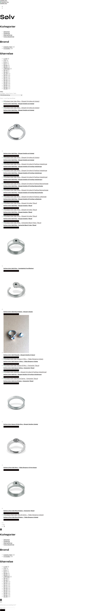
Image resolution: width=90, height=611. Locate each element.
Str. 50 (5, 75)
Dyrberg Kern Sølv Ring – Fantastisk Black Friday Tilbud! (20, 225)
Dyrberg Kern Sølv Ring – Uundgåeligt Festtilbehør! (19, 268)
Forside (2, 93)
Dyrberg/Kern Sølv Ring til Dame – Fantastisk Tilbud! (19, 510)
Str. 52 (5, 77)
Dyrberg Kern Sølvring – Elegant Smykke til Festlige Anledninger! (23, 374)
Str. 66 (6, 88)
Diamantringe (8, 35)
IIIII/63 (6, 67)
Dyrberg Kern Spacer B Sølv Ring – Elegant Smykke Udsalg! (21, 424)
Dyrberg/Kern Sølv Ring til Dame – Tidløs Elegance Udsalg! (21, 517)
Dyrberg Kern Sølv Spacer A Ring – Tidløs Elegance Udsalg (21, 361)
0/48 (5, 59)
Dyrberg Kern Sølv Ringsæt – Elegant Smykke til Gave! (19, 355)
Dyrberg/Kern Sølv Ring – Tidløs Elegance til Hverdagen (20, 467)
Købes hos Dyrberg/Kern (11, 106)
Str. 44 (6, 70)
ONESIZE (7, 69)
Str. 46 (6, 72)
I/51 (5, 60)
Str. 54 (5, 78)
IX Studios (7, 48)
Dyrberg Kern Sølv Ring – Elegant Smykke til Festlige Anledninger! (23, 179)
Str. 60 (6, 83)
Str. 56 (5, 80)
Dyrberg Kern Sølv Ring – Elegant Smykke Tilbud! (18, 205)
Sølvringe (7, 32)
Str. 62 (5, 85)
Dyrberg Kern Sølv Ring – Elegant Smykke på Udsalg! (19, 103)
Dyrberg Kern (8, 47)
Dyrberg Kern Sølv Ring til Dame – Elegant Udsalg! (18, 311)
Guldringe (7, 33)
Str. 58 (5, 82)
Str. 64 (6, 87)
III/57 (5, 64)
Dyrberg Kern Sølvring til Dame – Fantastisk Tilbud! (18, 381)
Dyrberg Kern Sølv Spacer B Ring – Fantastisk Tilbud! (19, 368)
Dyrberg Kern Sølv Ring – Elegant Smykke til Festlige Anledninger (23, 166)
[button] (45, 92)
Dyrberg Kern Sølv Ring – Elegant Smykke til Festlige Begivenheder (23, 186)
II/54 (5, 62)
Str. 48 (6, 74)
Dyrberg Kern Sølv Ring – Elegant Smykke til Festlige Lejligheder (23, 199)
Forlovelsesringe (9, 37)
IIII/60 (6, 65)
